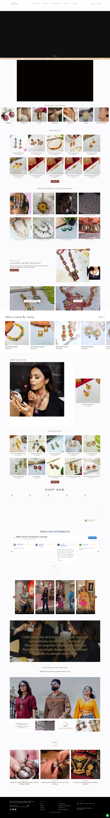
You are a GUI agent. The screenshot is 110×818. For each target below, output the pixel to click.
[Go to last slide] (11, 551)
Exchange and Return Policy (64, 805)
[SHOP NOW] (78, 298)
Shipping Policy (61, 803)
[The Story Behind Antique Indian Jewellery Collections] (85, 764)
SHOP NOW (14, 270)
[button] (98, 508)
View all (55, 181)
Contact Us (42, 809)
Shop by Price (66, 3)
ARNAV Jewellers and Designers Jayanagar (31, 537)
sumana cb (85, 544)
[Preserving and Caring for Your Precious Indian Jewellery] (55, 764)
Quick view (18, 150)
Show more (59, 560)
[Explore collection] (32, 298)
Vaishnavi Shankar (41, 545)
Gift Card (75, 3)
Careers (42, 807)
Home (41, 803)
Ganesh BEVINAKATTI (64, 545)
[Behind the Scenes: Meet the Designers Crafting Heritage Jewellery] (24, 764)
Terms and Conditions (63, 809)
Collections (36, 3)
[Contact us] (107, 815)
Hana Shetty (20, 544)
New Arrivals (45, 3)
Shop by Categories (55, 3)
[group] (17, 335)
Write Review (92, 537)
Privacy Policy (61, 807)
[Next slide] (98, 551)
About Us (42, 805)
